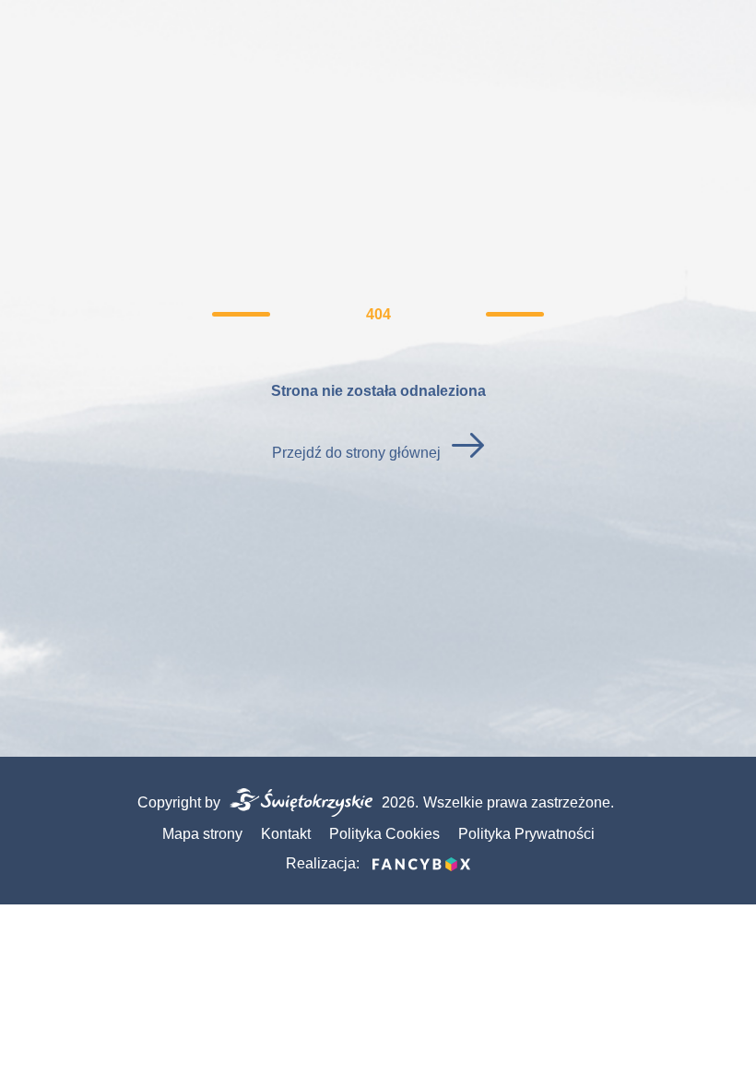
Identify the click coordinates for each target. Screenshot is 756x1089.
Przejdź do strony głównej (356, 453)
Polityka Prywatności (526, 834)
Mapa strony (202, 834)
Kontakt (286, 834)
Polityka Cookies (384, 834)
